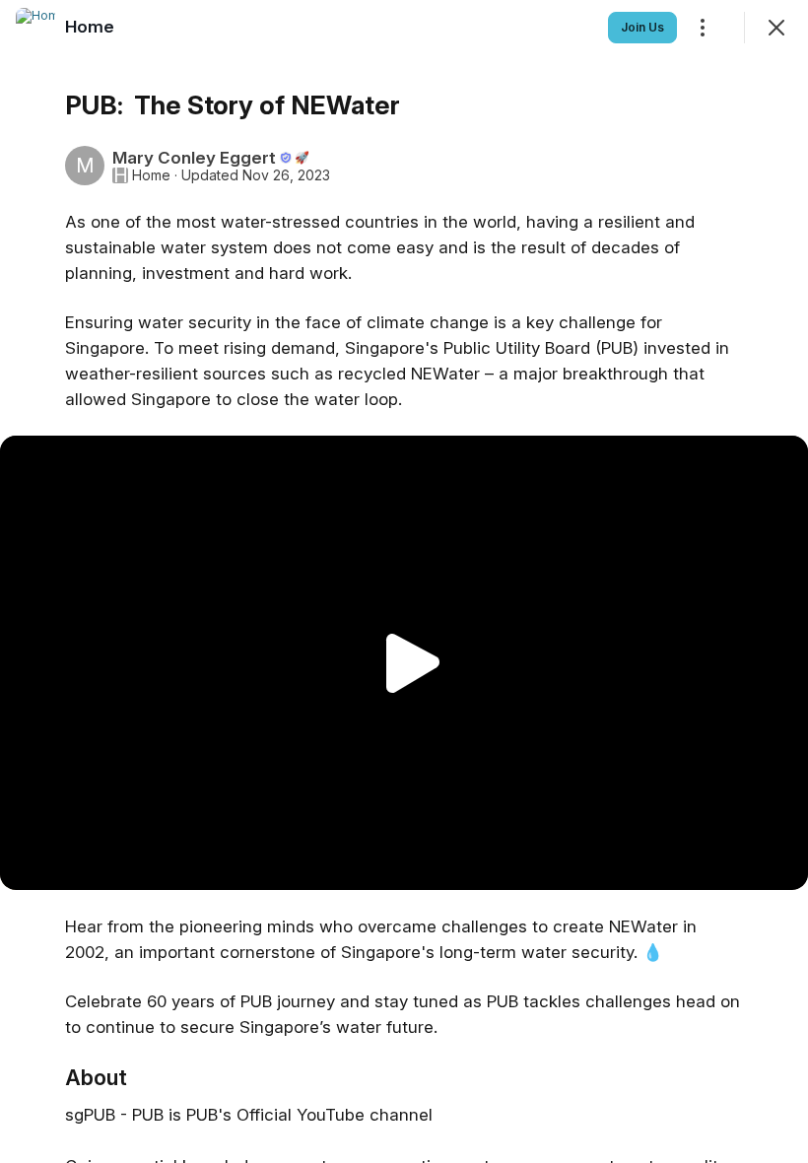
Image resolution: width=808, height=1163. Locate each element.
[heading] (89, 26)
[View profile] (35, 27)
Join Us (642, 27)
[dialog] (404, 581)
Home (151, 175)
